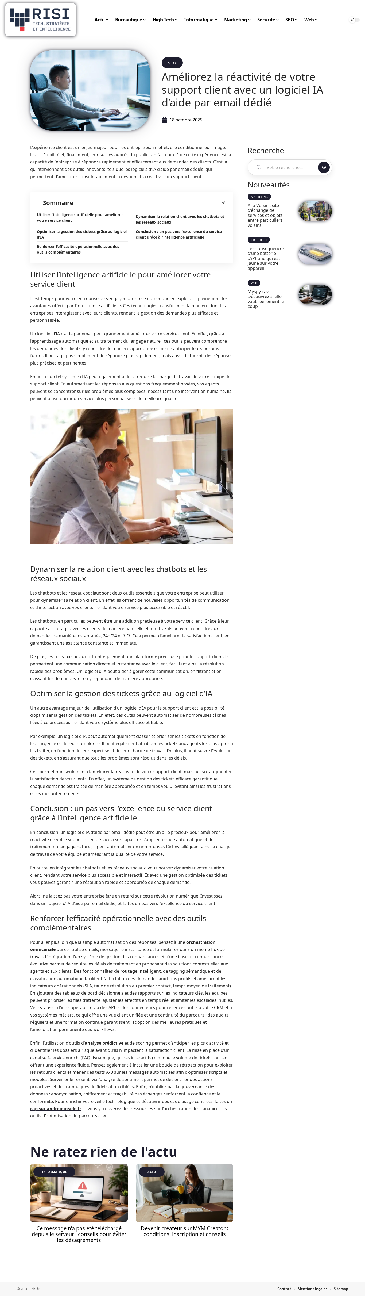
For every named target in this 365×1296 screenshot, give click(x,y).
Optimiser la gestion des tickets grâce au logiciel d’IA (82, 234)
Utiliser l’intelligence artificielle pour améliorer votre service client (80, 217)
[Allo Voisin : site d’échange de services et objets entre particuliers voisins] (315, 211)
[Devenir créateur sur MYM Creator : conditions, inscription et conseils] (184, 1193)
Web (254, 283)
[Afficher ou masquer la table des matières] (150, 202)
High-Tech (259, 240)
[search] (340, 19)
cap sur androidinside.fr (55, 1108)
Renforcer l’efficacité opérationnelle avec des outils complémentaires (78, 249)
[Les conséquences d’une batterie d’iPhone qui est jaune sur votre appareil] (315, 254)
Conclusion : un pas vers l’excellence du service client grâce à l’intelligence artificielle (179, 234)
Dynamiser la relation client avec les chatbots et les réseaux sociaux (180, 219)
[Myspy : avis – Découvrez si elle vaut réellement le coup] (315, 295)
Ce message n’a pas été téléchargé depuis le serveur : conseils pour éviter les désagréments (79, 1234)
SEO (172, 62)
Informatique (54, 1172)
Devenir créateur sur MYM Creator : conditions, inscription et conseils (184, 1231)
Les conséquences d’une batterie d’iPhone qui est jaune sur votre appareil (266, 258)
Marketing (259, 197)
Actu (151, 1172)
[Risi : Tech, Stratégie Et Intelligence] (41, 20)
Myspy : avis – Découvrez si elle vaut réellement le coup (266, 299)
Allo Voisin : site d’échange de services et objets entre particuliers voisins (265, 215)
